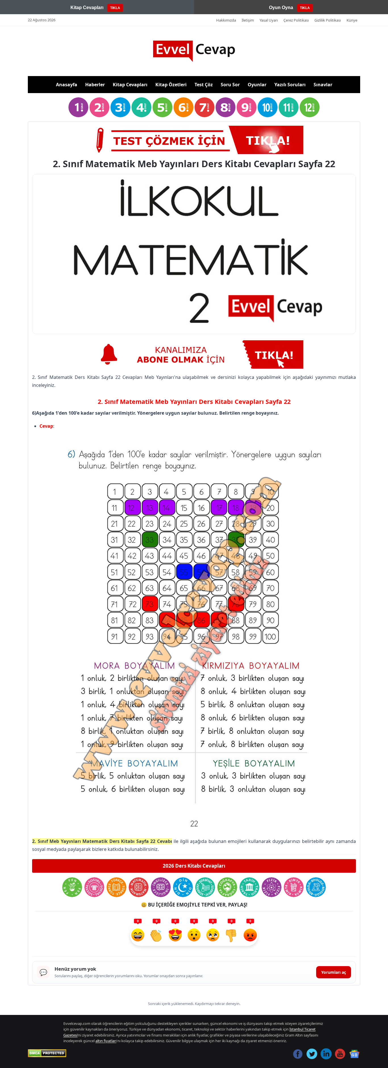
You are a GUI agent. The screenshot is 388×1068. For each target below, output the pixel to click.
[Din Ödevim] (183, 887)
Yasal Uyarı (269, 20)
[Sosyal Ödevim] (94, 887)
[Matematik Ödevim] (139, 887)
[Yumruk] (231, 936)
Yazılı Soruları (290, 84)
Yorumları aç (333, 972)
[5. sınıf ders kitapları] (162, 107)
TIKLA (115, 8)
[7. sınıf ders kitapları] (204, 107)
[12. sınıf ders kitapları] (310, 107)
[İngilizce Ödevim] (161, 887)
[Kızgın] (250, 936)
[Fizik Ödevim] (271, 887)
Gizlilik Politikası (327, 20)
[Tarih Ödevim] (249, 887)
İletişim (248, 20)
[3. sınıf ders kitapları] (120, 107)
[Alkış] (156, 936)
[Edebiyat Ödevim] (205, 887)
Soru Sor (230, 84)
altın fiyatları (105, 1040)
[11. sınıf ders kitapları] (289, 107)
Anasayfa (66, 84)
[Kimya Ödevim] (294, 887)
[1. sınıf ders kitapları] (78, 107)
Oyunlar (257, 84)
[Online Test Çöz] (194, 140)
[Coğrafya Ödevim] (227, 887)
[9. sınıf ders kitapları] (246, 107)
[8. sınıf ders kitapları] (225, 107)
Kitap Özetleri (171, 84)
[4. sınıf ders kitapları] (141, 107)
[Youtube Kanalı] (194, 354)
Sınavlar (323, 84)
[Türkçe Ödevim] (116, 887)
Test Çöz (204, 84)
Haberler (95, 84)
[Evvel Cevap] (194, 51)
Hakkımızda (226, 20)
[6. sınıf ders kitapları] (183, 107)
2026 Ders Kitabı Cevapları (194, 866)
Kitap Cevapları (130, 84)
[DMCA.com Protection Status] (47, 1053)
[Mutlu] (137, 936)
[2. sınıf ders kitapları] (99, 107)
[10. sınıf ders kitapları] (268, 107)
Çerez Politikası (296, 20)
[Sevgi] (175, 936)
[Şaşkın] (194, 936)
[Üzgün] (212, 936)
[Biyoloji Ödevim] (316, 887)
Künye (352, 20)
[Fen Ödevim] (72, 887)
